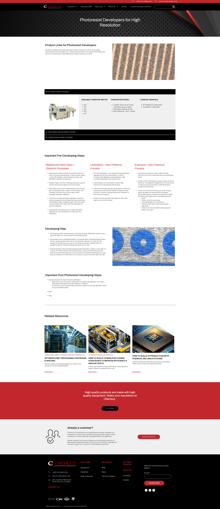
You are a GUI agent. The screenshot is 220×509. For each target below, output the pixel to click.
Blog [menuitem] (103, 468)
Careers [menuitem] (126, 480)
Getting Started (86, 6)
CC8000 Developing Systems (60, 137)
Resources (99, 6)
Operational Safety (52, 355)
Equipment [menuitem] (85, 468)
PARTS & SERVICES (148, 437)
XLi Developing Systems (58, 92)
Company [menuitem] (127, 476)
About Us (111, 6)
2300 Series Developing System (61, 132)
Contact (124, 6)
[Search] (173, 7)
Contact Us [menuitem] (54, 487)
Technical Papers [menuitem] (108, 476)
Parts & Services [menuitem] (87, 476)
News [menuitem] (104, 472)
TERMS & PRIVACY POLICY (53, 506)
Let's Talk (110, 408)
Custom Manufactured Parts (140, 6)
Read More (49, 372)
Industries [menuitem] (84, 472)
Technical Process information (72, 355)
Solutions (71, 6)
